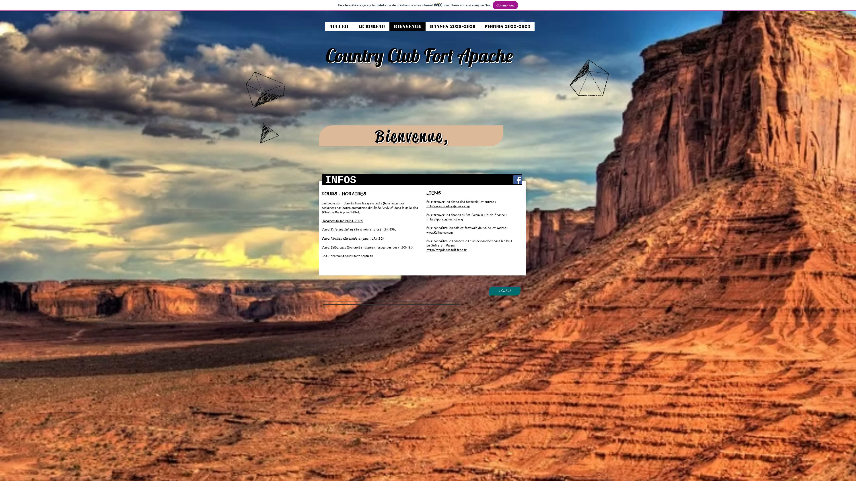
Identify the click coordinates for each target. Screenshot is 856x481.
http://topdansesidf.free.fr (446, 249)
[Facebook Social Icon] (517, 179)
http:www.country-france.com (448, 206)
